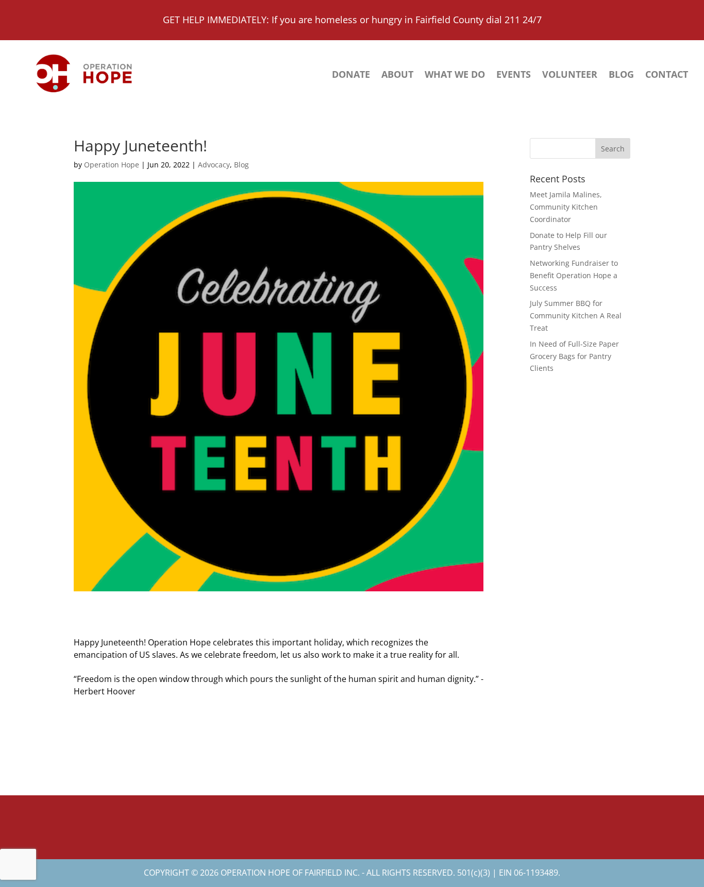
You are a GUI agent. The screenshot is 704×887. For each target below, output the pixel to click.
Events (513, 75)
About (397, 75)
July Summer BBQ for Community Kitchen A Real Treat (576, 315)
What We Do (455, 75)
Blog (621, 75)
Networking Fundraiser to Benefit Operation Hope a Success (574, 275)
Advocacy (214, 164)
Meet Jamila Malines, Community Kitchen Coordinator (566, 207)
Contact (666, 75)
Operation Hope (111, 164)
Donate (351, 75)
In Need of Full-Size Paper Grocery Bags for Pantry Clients (574, 356)
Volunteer (569, 75)
